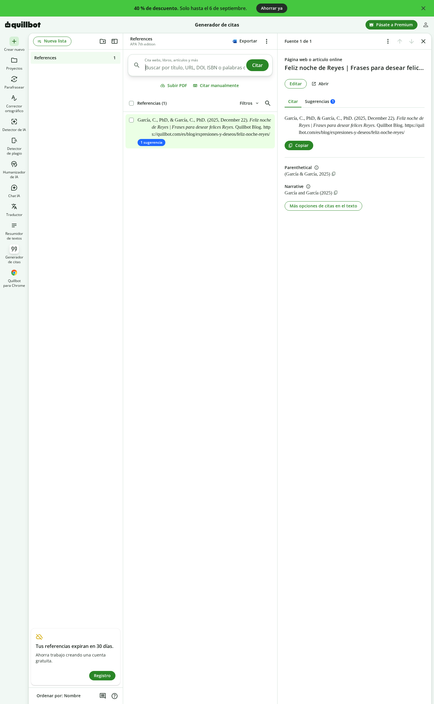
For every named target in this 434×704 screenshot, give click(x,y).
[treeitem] (75, 58)
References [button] (141, 39)
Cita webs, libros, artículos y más (171, 60)
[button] (423, 8)
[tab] (320, 101)
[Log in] (425, 25)
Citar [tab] (293, 101)
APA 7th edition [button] (142, 44)
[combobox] (195, 67)
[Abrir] (200, 131)
